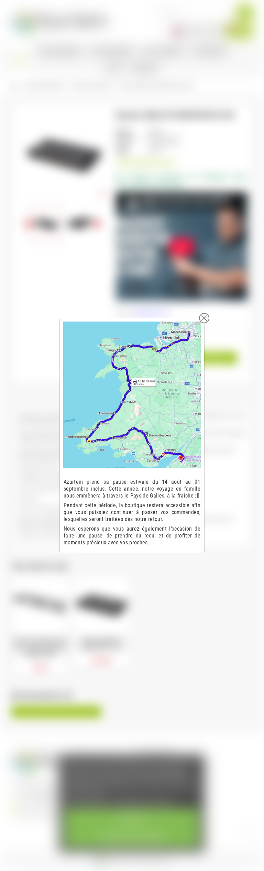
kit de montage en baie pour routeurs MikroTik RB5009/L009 (40, 647)
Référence (126, 137)
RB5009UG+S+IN (151, 313)
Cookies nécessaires (132, 837)
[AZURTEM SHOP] (60, 20)
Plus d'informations (87, 801)
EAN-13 (123, 144)
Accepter (132, 818)
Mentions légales (156, 751)
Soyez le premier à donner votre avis (56, 712)
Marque (123, 130)
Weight (122, 151)
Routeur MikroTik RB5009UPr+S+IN (101, 643)
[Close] (204, 318)
